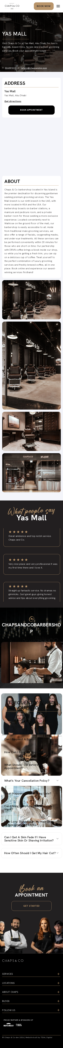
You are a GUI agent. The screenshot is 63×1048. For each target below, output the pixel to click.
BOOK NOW (44, 6)
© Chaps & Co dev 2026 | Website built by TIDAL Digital (27, 1037)
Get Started (31, 905)
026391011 (10, 68)
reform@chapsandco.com (34, 68)
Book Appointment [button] (31, 110)
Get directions (12, 101)
